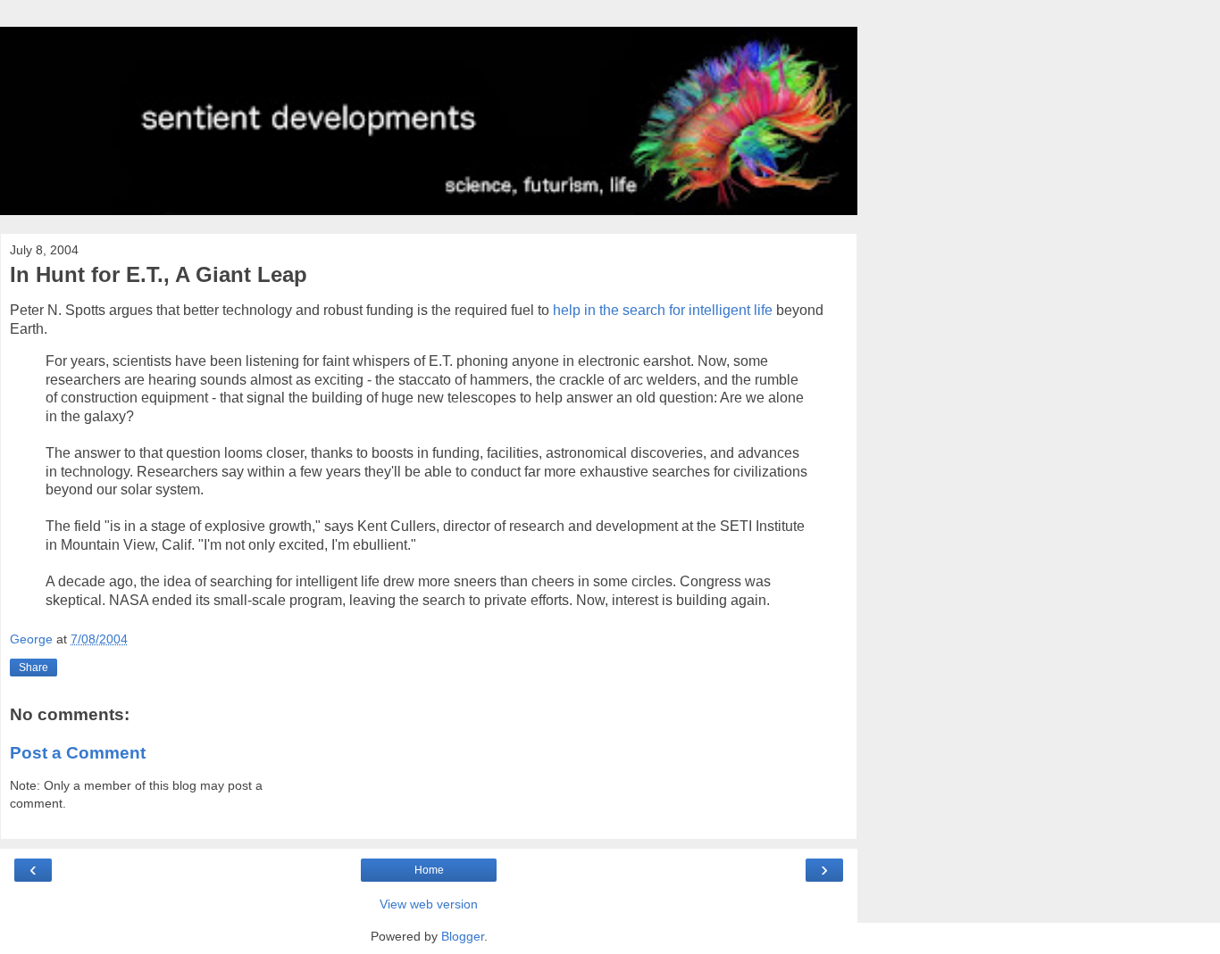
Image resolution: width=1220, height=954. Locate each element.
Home (429, 870)
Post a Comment (78, 752)
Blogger (462, 936)
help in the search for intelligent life (663, 310)
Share (33, 667)
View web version (429, 904)
